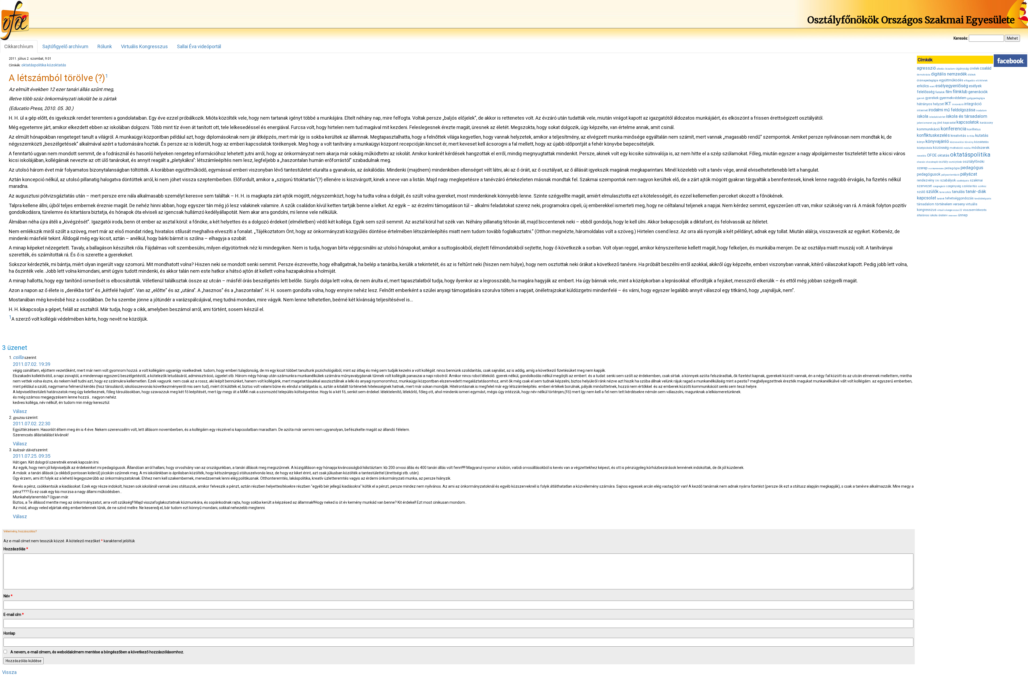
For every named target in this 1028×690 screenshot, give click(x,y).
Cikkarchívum (18, 46)
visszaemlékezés (975, 210)
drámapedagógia (927, 80)
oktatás (943, 155)
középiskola (924, 148)
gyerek (920, 98)
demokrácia (923, 74)
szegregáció (939, 186)
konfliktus (974, 129)
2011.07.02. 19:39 (31, 364)
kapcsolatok (968, 122)
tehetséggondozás (959, 198)
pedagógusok (928, 174)
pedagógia (952, 168)
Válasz (20, 411)
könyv (921, 142)
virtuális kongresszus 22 (949, 210)
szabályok (948, 180)
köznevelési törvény (961, 142)
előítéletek (982, 80)
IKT (948, 103)
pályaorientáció (950, 174)
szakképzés (963, 180)
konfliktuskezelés (933, 135)
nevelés (921, 155)
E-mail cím (13, 614)
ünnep (963, 215)
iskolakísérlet (937, 116)
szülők (932, 191)
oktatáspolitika (33, 65)
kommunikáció (928, 129)
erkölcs (923, 86)
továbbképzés (982, 198)
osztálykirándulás (936, 168)
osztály (943, 161)
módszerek (980, 147)
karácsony (986, 122)
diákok (972, 74)
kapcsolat (949, 122)
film (949, 91)
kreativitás (958, 136)
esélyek (975, 86)
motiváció (956, 148)
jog (934, 123)
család (985, 68)
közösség (941, 148)
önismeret (952, 215)
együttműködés (951, 80)
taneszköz (945, 192)
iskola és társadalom (966, 116)
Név (8, 596)
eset (932, 86)
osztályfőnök (955, 162)
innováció (957, 104)
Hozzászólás (15, 549)
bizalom (950, 68)
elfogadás (969, 80)
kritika (970, 136)
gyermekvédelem (952, 98)
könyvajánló (937, 141)
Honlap (9, 633)
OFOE (932, 155)
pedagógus (972, 167)
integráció (973, 104)
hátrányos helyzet (930, 104)
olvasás (921, 162)
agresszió (926, 68)
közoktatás (56, 65)
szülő (921, 192)
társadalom (925, 204)
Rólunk (104, 46)
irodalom (981, 110)
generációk (978, 91)
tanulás (958, 191)
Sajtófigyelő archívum (65, 46)
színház (982, 186)
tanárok (940, 198)
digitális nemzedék (949, 74)
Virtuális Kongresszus (144, 46)
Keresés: (961, 38)
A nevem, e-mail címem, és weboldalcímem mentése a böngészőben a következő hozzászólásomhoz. (97, 652)
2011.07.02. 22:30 (31, 423)
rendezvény (925, 180)
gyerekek (932, 98)
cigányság (962, 68)
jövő (939, 122)
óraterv (943, 215)
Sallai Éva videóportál (199, 46)
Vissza (9, 672)
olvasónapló (932, 162)
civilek (974, 68)
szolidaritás (969, 186)
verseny (959, 204)
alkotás (940, 68)
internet (922, 110)
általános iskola (927, 215)
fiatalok (940, 92)
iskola (922, 116)
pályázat (968, 174)
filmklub (960, 91)
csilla (18, 357)
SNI (937, 180)
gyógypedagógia (976, 98)
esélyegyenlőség (951, 85)
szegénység (953, 186)
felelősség (926, 92)
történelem (943, 204)
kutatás (981, 135)
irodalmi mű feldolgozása (952, 110)
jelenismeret (924, 122)
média (967, 148)
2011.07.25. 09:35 (31, 456)
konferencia (953, 128)
